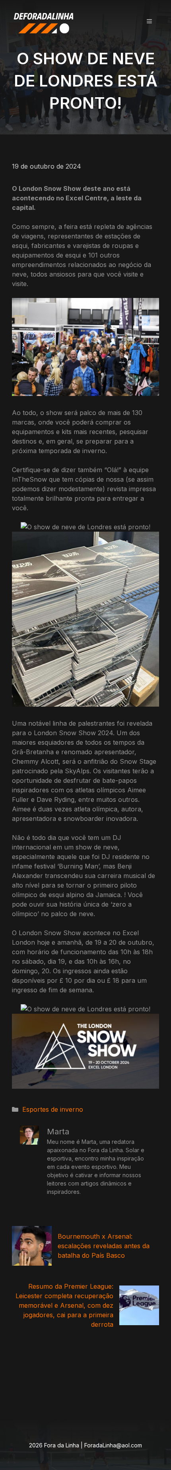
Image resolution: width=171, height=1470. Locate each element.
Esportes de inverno (52, 1109)
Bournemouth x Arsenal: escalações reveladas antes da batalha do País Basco (104, 1245)
